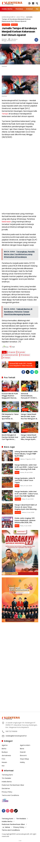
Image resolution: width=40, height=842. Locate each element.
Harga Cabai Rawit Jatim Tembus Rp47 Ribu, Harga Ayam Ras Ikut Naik (29, 437)
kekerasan (6, 221)
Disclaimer (6, 788)
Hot (3, 766)
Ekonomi (25, 409)
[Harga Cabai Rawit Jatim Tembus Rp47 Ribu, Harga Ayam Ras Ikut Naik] (29, 427)
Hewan (4, 762)
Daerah (23, 752)
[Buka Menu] (33, 3)
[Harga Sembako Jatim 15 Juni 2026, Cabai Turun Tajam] (7, 482)
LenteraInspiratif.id (8, 17)
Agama (4, 745)
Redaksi (4, 39)
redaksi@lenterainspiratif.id (16, 736)
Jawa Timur (20, 17)
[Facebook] (23, 372)
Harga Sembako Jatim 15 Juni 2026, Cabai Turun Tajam (25, 480)
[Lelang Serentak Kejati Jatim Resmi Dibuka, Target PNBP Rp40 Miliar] (7, 455)
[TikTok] (16, 811)
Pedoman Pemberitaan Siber (13, 785)
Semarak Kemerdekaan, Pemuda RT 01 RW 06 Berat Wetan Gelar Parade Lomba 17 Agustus (29, 396)
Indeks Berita (7, 782)
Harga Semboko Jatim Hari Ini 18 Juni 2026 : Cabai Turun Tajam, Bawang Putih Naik (26, 467)
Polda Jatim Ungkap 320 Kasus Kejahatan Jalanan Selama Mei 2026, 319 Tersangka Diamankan (25, 521)
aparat (12, 352)
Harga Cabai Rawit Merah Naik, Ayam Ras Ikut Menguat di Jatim (29, 416)
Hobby (22, 762)
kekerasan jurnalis (11, 355)
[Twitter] (28, 372)
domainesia (6, 755)
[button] (29, 3)
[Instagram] (7, 811)
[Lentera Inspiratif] (12, 3)
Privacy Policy (7, 792)
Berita (5, 389)
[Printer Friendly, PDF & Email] (9, 347)
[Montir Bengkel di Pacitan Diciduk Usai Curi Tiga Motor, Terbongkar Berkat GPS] (10, 427)
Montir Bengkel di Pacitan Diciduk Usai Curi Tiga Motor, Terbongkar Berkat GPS (10, 437)
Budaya (5, 752)
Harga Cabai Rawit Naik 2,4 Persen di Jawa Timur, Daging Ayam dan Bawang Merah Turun (26, 508)
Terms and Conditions (10, 795)
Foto (3, 759)
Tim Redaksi (6, 778)
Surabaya (26, 355)
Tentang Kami (7, 775)
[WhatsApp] (36, 372)
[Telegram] (32, 372)
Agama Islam (25, 745)
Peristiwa (14, 24)
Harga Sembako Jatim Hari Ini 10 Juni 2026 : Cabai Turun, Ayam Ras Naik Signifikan (26, 493)
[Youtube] (12, 811)
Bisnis (22, 749)
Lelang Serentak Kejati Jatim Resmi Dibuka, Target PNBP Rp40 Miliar (26, 453)
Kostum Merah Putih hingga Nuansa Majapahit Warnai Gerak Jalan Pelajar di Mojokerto (10, 396)
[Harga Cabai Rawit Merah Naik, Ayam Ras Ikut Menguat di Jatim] (29, 406)
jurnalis (22, 352)
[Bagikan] (36, 40)
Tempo (5, 113)
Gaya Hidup (24, 759)
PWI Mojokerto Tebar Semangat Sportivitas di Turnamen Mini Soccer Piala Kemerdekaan (10, 416)
